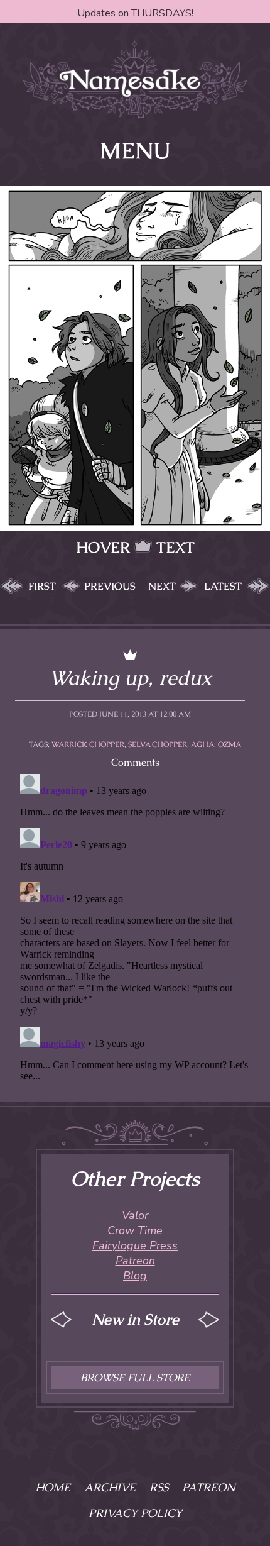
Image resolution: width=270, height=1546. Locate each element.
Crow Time (135, 1230)
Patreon (135, 1260)
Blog (135, 1275)
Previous (110, 586)
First (42, 586)
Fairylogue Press (135, 1245)
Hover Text (135, 547)
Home (52, 1487)
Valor (135, 1215)
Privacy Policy (135, 1513)
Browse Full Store (135, 1377)
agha (202, 744)
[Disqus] (135, 926)
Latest (223, 586)
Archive (110, 1487)
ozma (229, 744)
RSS (158, 1487)
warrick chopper (87, 744)
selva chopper (157, 744)
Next (162, 586)
